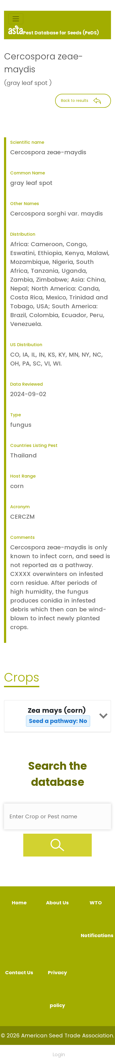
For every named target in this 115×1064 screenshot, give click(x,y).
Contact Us (19, 972)
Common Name (27, 173)
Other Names (24, 203)
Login (59, 1054)
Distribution (22, 234)
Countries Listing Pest (33, 445)
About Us (57, 902)
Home (19, 902)
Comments (22, 537)
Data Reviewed (26, 384)
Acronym (20, 507)
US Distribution (26, 345)
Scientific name (27, 142)
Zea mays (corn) (57, 715)
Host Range (23, 476)
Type (15, 415)
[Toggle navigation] (15, 18)
